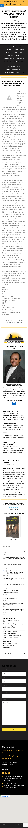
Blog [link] (21, 52)
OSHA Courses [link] (7, 61)
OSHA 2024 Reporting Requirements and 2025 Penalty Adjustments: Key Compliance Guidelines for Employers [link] (14, 559)
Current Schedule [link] (19, 49)
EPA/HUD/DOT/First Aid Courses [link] (14, 69)
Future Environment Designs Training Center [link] (14, 13)
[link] (2, 5)
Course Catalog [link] (17, 46)
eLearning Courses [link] (14, 64)
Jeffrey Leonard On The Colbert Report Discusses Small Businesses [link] (12, 565)
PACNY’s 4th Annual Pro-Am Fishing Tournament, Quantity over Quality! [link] (11, 591)
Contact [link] (18, 55)
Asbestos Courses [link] (9, 58)
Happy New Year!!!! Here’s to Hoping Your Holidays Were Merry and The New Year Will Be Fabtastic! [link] (15, 572)
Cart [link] (23, 73)
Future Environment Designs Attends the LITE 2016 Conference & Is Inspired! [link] (13, 597)
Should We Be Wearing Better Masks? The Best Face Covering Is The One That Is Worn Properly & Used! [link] (14, 611)
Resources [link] (8, 52)
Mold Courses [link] (20, 58)
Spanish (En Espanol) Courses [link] (11, 72)
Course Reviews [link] (8, 49)
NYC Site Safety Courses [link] (14, 66)
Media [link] (15, 52)
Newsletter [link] (10, 55)
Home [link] (8, 46)
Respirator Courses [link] (19, 61)
